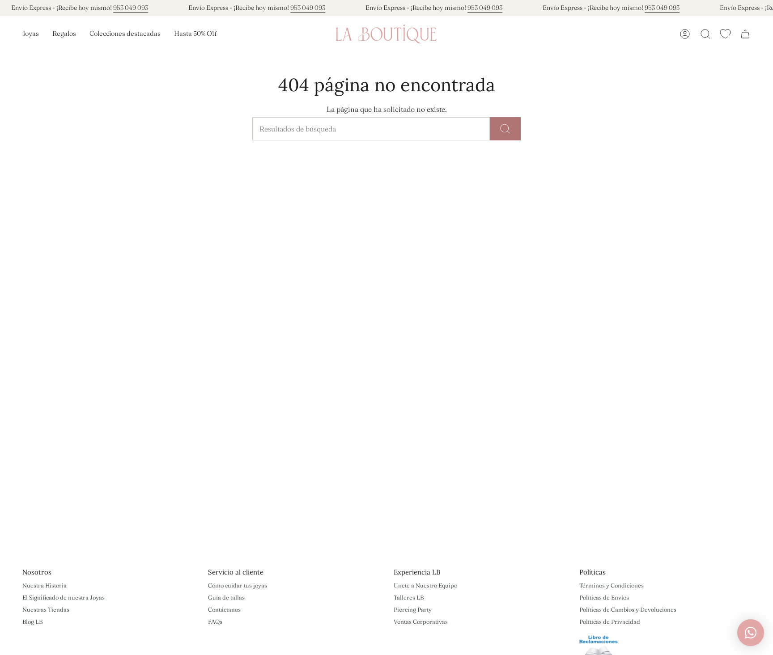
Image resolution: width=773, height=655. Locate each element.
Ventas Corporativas (421, 621)
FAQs (215, 621)
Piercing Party (413, 609)
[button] (31, 34)
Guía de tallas (226, 597)
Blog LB (32, 621)
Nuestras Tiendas (45, 609)
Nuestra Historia (44, 585)
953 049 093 (130, 8)
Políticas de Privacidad (609, 621)
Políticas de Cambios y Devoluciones (627, 609)
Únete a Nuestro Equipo (425, 585)
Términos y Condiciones (611, 585)
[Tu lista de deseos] (725, 34)
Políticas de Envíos (604, 597)
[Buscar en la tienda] (505, 128)
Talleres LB (409, 597)
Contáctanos (224, 609)
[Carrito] (745, 34)
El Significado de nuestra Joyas (63, 597)
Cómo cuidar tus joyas (237, 585)
